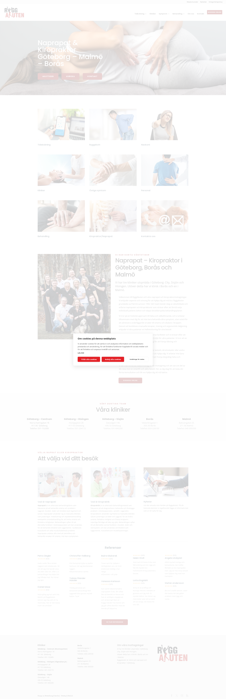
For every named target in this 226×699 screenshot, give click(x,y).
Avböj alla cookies (113, 359)
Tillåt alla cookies (89, 359)
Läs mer (81, 352)
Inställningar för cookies (137, 359)
